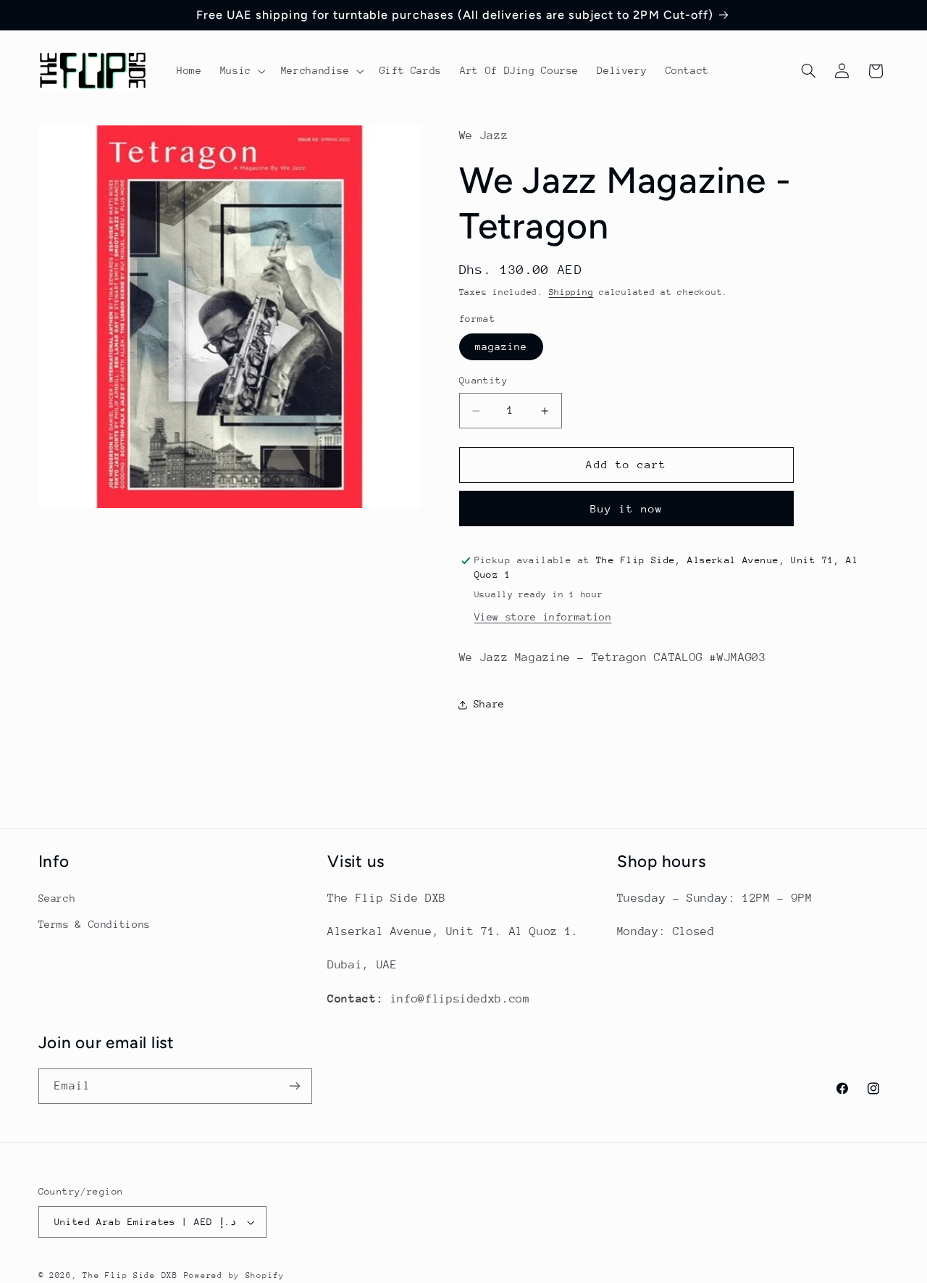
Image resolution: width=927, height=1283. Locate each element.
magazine (501, 346)
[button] (241, 71)
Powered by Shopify (234, 1275)
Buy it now (626, 508)
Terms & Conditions (94, 924)
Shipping (571, 293)
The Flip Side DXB (130, 1275)
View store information (543, 617)
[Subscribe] (294, 1086)
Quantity (483, 380)
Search (57, 898)
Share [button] (489, 704)
